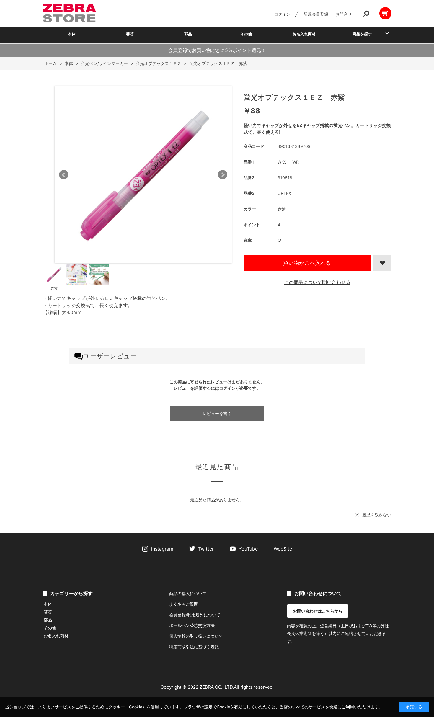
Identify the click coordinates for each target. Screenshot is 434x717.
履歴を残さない (376, 514)
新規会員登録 (316, 14)
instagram (162, 549)
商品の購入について (187, 593)
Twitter (206, 549)
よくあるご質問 (183, 604)
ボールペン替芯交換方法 (192, 625)
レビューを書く (217, 413)
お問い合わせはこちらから (317, 610)
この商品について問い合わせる (317, 282)
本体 (72, 34)
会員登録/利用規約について (194, 614)
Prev (63, 174)
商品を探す (362, 34)
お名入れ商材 (304, 34)
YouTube (248, 549)
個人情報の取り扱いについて (196, 635)
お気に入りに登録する (382, 263)
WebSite (283, 549)
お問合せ (343, 14)
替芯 (130, 34)
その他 (246, 34)
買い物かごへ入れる (307, 263)
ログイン (282, 14)
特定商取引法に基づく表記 (194, 646)
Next (222, 174)
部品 (188, 34)
